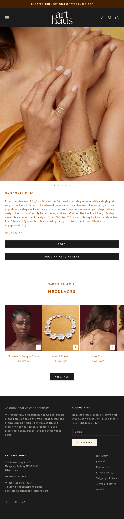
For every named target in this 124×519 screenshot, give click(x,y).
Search (100, 489)
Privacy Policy (105, 472)
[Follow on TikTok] (23, 502)
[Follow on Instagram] (15, 502)
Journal (100, 461)
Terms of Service (106, 483)
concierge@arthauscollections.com (26, 490)
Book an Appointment (62, 256)
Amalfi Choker (61, 356)
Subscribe (85, 442)
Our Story (102, 455)
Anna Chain (98, 356)
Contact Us (102, 467)
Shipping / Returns (107, 478)
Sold (62, 244)
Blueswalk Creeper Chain (23, 356)
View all (62, 376)
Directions (11, 470)
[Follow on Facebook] (6, 502)
